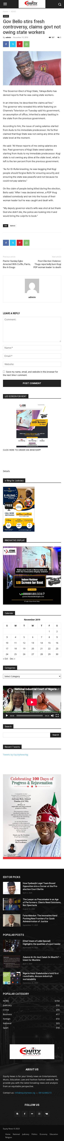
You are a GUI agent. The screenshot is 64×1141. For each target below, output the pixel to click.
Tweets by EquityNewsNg (15, 754)
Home (5, 11)
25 (15, 654)
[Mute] (52, 715)
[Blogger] (17, 1114)
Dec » (12, 658)
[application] (32, 702)
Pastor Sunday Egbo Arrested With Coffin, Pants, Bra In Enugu (17, 264)
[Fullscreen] (57, 715)
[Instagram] (39, 1114)
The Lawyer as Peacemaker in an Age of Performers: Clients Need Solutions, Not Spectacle (42, 902)
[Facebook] (6, 44)
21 (41, 648)
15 (49, 642)
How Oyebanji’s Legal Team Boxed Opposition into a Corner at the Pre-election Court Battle (40, 886)
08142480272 (45, 1092)
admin (8, 37)
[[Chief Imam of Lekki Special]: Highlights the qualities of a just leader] (11, 946)
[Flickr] (32, 1114)
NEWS (13, 11)
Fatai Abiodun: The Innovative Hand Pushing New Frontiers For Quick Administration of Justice (40, 918)
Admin (12, 226)
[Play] (6, 715)
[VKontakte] (47, 1114)
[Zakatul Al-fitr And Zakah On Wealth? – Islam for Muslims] (11, 962)
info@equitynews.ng (25, 1092)
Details (6, 471)
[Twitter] (13, 44)
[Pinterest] (20, 44)
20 (33, 648)
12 (24, 642)
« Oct (5, 658)
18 (15, 648)
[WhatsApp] (26, 44)
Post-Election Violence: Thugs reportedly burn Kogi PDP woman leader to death (47, 264)
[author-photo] (32, 293)
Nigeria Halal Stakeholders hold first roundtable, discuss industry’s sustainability (41, 976)
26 (24, 654)
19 (24, 648)
